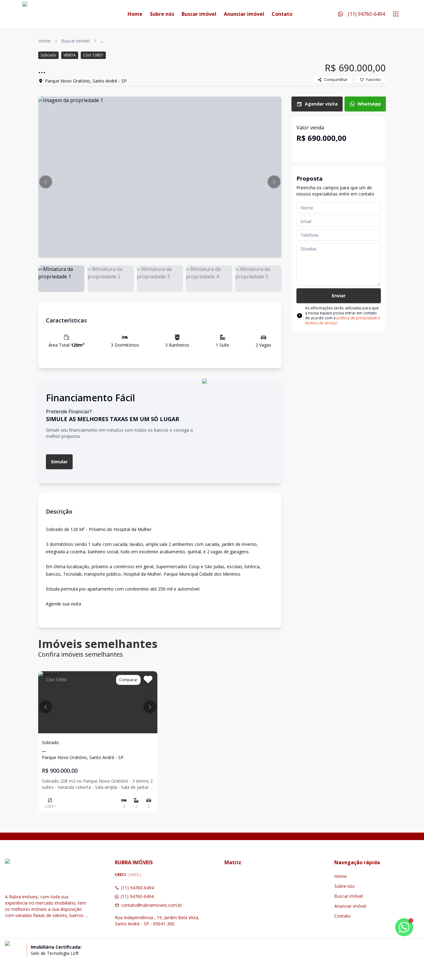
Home (135, 14)
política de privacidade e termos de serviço (342, 320)
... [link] (101, 41)
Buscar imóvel (199, 14)
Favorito (373, 79)
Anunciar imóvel (244, 14)
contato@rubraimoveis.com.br (151, 905)
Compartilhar (336, 79)
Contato (282, 14)
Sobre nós (162, 14)
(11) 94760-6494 (137, 888)
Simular (59, 462)
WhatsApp (369, 104)
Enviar (338, 296)
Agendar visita (321, 104)
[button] (45, 182)
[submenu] (396, 14)
